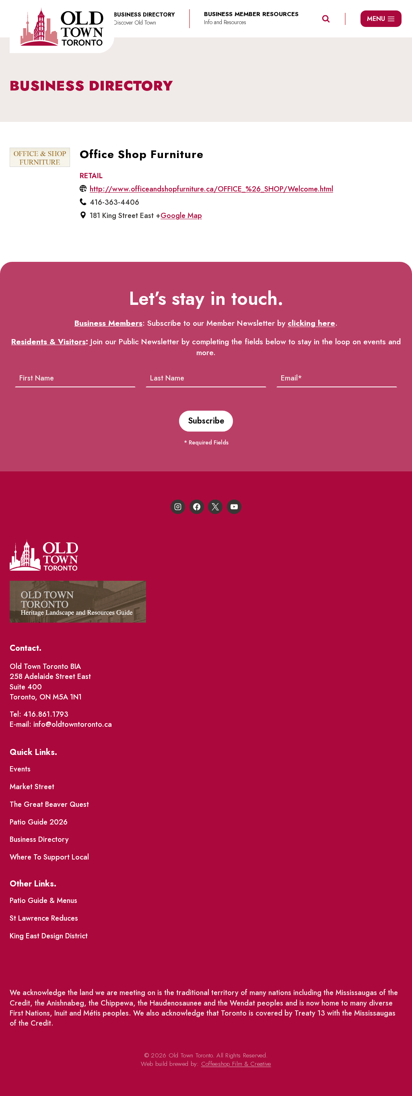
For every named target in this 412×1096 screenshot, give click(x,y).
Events (20, 769)
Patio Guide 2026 (39, 822)
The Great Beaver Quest (49, 804)
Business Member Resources (251, 14)
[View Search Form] (326, 19)
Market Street (32, 786)
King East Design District (49, 936)
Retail (91, 176)
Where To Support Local (49, 857)
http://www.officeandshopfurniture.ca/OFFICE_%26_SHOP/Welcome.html (211, 189)
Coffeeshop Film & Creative (236, 1063)
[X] (215, 507)
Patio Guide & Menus (43, 900)
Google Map (181, 215)
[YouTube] (234, 507)
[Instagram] (178, 507)
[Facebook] (197, 507)
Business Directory (39, 839)
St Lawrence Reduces (44, 918)
